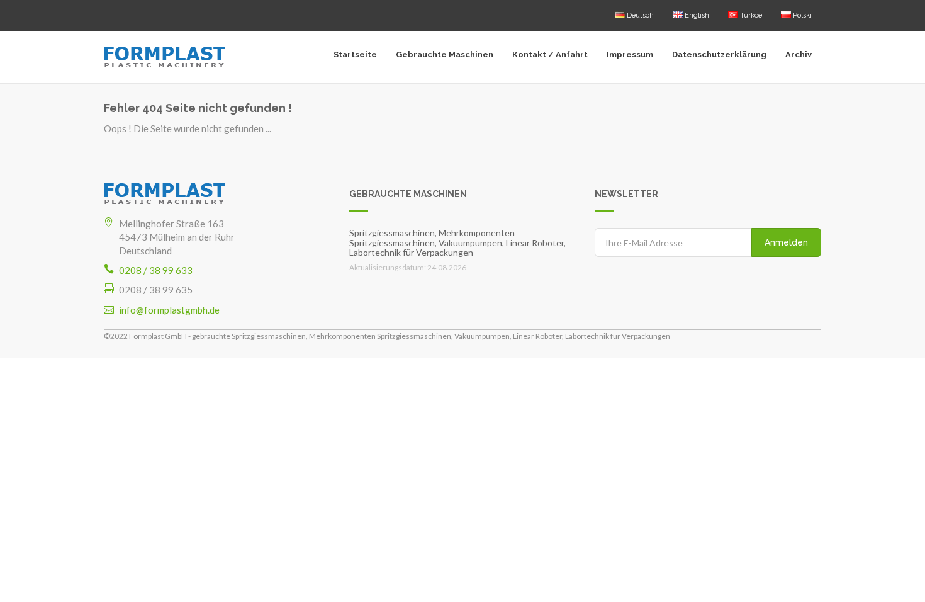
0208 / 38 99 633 (156, 270)
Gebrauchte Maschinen (444, 54)
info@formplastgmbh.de (169, 309)
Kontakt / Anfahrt (550, 54)
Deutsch (639, 15)
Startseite (355, 54)
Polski (801, 15)
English (696, 15)
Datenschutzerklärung (719, 54)
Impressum (630, 54)
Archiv (798, 54)
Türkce (750, 15)
